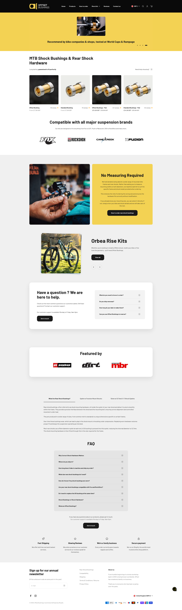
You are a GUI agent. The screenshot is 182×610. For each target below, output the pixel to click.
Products (72, 6)
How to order (83, 6)
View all (97, 257)
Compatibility (84, 573)
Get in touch (45, 318)
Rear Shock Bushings (87, 570)
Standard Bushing (67, 108)
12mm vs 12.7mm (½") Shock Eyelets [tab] (123, 398)
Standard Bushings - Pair (132, 108)
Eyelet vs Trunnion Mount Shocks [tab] (91, 398)
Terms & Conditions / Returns (89, 580)
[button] (174, 589)
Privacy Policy (84, 584)
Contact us (116, 6)
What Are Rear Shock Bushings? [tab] (59, 398)
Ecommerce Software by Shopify (53, 603)
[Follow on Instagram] (35, 596)
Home (63, 6)
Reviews (106, 6)
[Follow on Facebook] (30, 596)
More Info (95, 6)
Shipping (82, 577)
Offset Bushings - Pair (99, 108)
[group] (91, 32)
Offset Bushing (34, 108)
